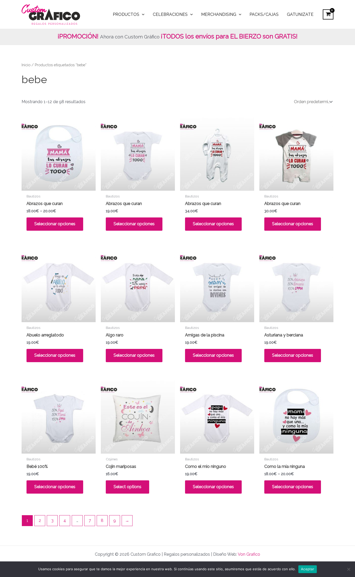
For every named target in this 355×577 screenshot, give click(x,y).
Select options (127, 486)
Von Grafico (249, 554)
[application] (141, 14)
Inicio (26, 65)
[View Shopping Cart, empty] (328, 14)
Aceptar (307, 569)
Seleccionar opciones (54, 223)
